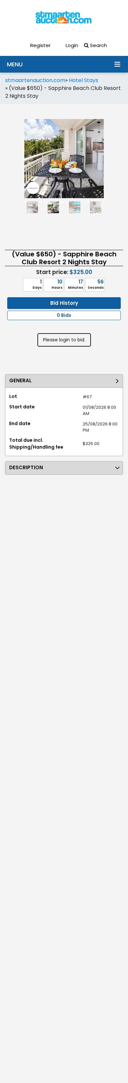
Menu (117, 64)
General (20, 380)
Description (26, 467)
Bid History (64, 303)
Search (98, 45)
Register (40, 45)
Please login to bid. (64, 339)
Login (71, 45)
